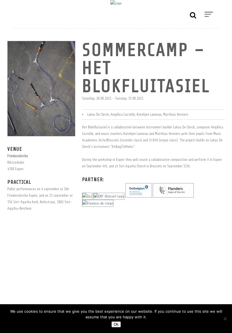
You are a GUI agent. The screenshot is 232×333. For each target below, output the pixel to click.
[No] (225, 318)
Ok (116, 324)
